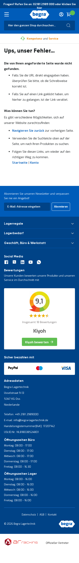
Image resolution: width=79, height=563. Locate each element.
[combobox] (39, 25)
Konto (34, 163)
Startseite (20, 163)
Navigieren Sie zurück (28, 131)
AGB (42, 514)
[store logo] (39, 14)
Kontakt (52, 514)
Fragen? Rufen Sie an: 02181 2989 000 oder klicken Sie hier (39, 6)
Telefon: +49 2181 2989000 (21, 414)
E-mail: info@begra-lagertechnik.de (26, 420)
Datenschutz (29, 514)
